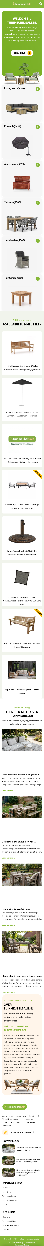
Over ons (6, 1217)
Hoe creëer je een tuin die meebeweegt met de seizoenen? (28, 1172)
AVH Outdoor (7, 1188)
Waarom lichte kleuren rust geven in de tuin (28, 1148)
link (22, 353)
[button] (3, 4)
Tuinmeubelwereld (9, 1200)
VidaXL (5, 1204)
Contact (5, 1229)
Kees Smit (6, 1192)
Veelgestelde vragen (11, 1225)
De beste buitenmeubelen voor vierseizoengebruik (28, 1160)
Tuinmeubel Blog (9, 1221)
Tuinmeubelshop (9, 1196)
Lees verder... (8, 791)
